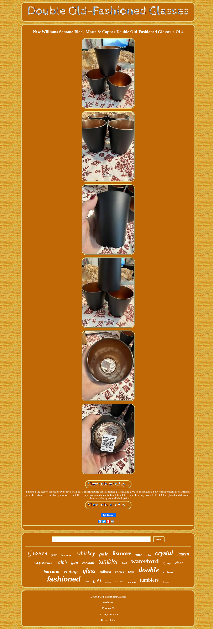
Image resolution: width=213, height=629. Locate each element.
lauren (183, 553)
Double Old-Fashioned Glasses (108, 596)
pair (103, 553)
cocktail (88, 563)
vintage (71, 571)
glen (74, 562)
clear (179, 563)
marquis (132, 582)
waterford (145, 561)
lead (124, 563)
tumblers (149, 580)
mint (138, 554)
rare (87, 581)
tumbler (108, 561)
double (149, 570)
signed (108, 582)
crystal (164, 552)
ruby (148, 555)
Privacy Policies (108, 614)
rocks (119, 572)
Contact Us (108, 608)
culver (119, 581)
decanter (166, 582)
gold (97, 580)
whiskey (86, 553)
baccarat (51, 571)
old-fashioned (43, 563)
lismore (121, 553)
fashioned (63, 579)
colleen (168, 572)
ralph (61, 562)
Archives (108, 602)
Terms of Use (108, 619)
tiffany (167, 563)
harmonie (67, 554)
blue (131, 572)
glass (89, 570)
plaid (54, 554)
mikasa (105, 572)
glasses (37, 552)
